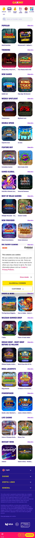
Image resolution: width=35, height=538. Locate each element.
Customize (16, 289)
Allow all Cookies (17, 283)
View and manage (5, 516)
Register (29, 535)
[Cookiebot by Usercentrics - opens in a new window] (25, 248)
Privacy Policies (8, 269)
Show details (24, 277)
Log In (21, 535)
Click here (12, 511)
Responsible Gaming (19, 507)
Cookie (23, 267)
